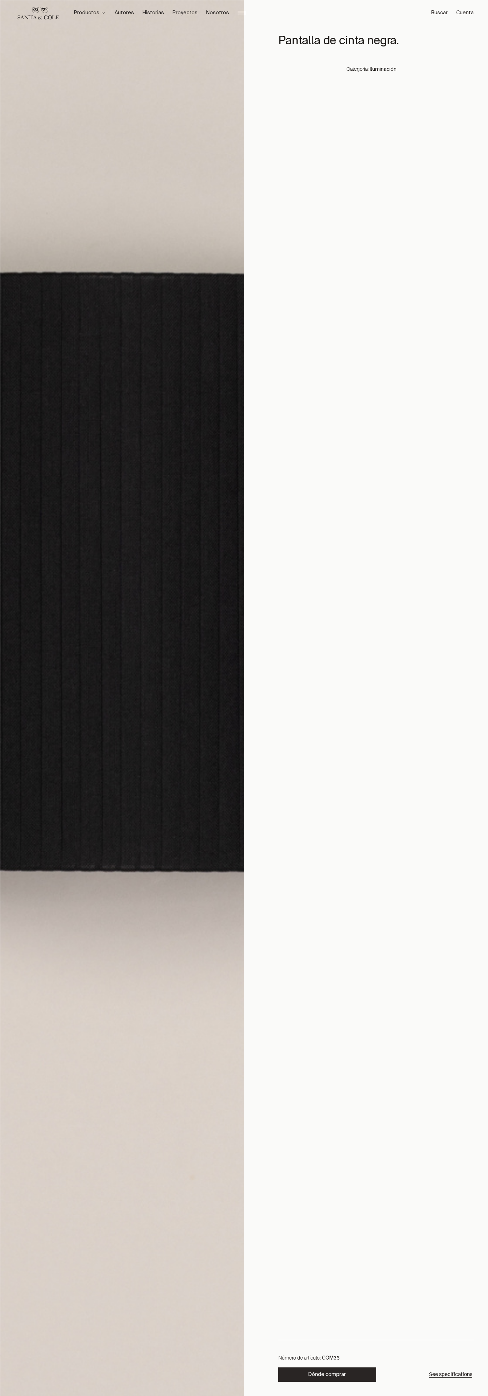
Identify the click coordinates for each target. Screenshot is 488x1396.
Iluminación (383, 69)
